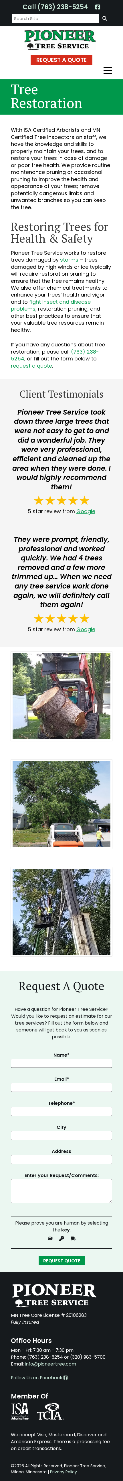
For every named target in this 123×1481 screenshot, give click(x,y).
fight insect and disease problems (51, 305)
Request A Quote (61, 60)
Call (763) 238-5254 (55, 7)
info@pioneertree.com (50, 1364)
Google (85, 511)
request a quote (31, 365)
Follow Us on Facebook (37, 1377)
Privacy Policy (63, 1472)
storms (69, 259)
